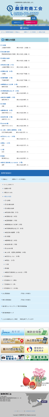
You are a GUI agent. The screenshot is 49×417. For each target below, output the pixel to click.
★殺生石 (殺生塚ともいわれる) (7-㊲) (11, 162)
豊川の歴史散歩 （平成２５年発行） (17, 300)
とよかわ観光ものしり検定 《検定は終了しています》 (18, 319)
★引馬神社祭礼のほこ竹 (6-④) (9, 91)
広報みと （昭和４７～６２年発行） (26, 32)
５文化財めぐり (8, 276)
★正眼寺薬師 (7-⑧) (6, 77)
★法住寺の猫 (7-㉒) (6, 117)
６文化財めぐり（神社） (10, 280)
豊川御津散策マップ (8, 312)
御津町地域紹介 (10, 32)
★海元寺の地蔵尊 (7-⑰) (7, 97)
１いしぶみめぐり (9, 184)
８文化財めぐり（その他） (11, 288)
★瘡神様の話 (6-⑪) (6, 110)
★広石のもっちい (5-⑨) (7, 136)
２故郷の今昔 (7, 188)
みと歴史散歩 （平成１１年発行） (17, 293)
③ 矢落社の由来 (5, 58)
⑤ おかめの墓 (4, 123)
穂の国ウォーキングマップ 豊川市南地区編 (15, 306)
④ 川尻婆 (3, 104)
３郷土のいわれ (8, 192)
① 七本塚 (3, 45)
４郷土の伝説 (41, 32)
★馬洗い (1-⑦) (5, 143)
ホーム (3, 32)
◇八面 (2, 149)
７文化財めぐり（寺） (10, 284)
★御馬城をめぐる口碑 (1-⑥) (9, 84)
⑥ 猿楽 (2, 156)
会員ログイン (17, 22)
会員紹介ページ (30, 22)
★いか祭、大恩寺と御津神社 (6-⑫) (10, 130)
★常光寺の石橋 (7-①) (7, 64)
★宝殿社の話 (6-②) (6, 71)
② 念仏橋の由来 (5, 51)
